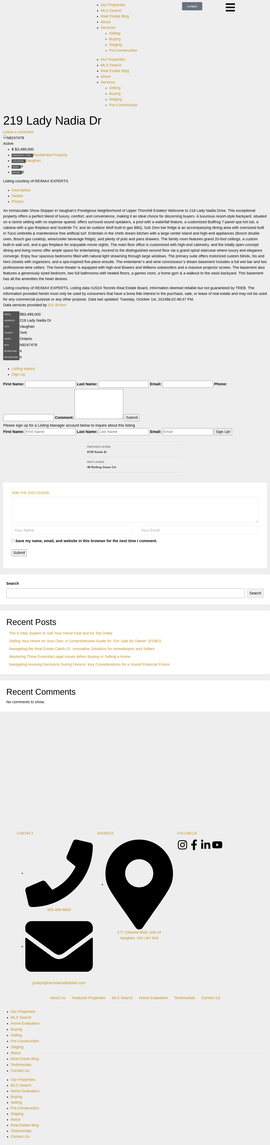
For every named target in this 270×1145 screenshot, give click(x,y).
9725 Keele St (99, 449)
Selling (114, 33)
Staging (115, 45)
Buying (115, 39)
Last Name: (87, 384)
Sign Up (18, 374)
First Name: (13, 384)
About (106, 22)
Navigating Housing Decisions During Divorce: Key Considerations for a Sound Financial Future (89, 664)
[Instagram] (182, 845)
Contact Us (210, 998)
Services (108, 28)
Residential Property (50, 155)
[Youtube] (217, 845)
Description (21, 190)
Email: (155, 384)
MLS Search (111, 10)
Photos (17, 201)
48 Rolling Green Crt (101, 465)
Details (17, 196)
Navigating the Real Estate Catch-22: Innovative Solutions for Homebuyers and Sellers (82, 649)
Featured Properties (88, 998)
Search (12, 583)
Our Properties (113, 5)
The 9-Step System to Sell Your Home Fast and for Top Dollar (60, 633)
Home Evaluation (153, 998)
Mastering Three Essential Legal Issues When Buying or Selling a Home (69, 656)
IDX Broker (57, 305)
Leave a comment (18, 132)
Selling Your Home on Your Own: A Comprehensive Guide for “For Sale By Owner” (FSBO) (85, 641)
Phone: (220, 384)
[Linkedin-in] (205, 845)
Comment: (64, 417)
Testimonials (184, 998)
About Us (58, 998)
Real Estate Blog (115, 16)
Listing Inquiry (23, 369)
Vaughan (33, 161)
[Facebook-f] (194, 845)
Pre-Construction (123, 50)
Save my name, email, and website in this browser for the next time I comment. (86, 541)
